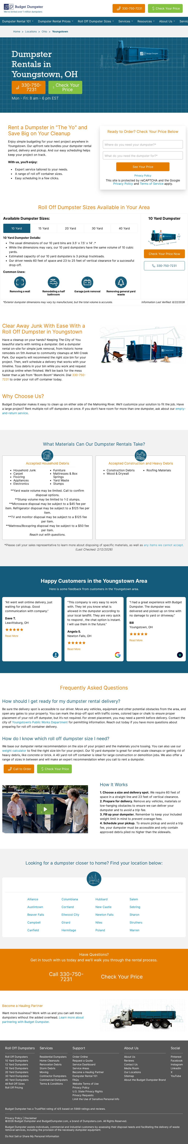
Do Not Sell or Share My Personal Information (32, 1136)
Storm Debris (47, 1068)
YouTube (176, 1075)
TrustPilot (40, 1108)
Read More (11, 635)
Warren (134, 930)
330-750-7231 (132, 8)
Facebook (177, 1060)
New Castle (103, 907)
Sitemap (129, 1075)
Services (124, 21)
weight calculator (14, 750)
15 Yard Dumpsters (16, 1068)
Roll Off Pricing (14, 1087)
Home (16, 31)
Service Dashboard (84, 1064)
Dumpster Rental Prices (54, 21)
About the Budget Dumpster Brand (145, 1079)
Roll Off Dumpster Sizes (94, 21)
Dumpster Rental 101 (16, 21)
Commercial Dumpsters (54, 1079)
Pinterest (176, 1056)
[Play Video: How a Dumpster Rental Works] (45, 809)
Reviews (129, 1060)
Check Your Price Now (164, 254)
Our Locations (132, 1072)
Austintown (35, 907)
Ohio (44, 31)
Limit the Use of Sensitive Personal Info (96, 1099)
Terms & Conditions (51, 1083)
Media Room (131, 1068)
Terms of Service (151, 183)
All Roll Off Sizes (15, 1083)
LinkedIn (176, 1068)
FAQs (76, 1079)
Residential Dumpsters (53, 1056)
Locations (31, 31)
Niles (98, 922)
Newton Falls (104, 914)
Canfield (33, 930)
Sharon (134, 914)
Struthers (136, 922)
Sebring (135, 907)
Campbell (34, 922)
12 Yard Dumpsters (16, 1064)
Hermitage (69, 930)
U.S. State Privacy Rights (88, 1091)
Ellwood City (70, 914)
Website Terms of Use (86, 1083)
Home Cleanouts (49, 1060)
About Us (165, 21)
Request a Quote (83, 1060)
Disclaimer (30, 1118)
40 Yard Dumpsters (16, 1079)
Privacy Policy (142, 175)
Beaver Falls (35, 914)
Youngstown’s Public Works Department (40, 722)
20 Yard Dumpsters (16, 1072)
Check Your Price (168, 8)
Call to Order (22, 769)
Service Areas (81, 1068)
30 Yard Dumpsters (16, 1075)
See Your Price (143, 167)
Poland (100, 930)
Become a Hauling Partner (88, 1072)
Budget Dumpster (25, 1121)
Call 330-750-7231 (66, 976)
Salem (134, 899)
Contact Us (131, 1064)
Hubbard (101, 899)
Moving (44, 1072)
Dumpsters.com (92, 1121)
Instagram (177, 1064)
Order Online (80, 1056)
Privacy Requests (83, 1095)
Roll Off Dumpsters (16, 1056)
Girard (66, 922)
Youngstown (60, 31)
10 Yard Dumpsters (16, 1060)
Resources (145, 21)
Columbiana (70, 899)
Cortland (68, 907)
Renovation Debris (51, 1064)
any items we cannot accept (163, 545)
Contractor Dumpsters (53, 1075)
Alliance (32, 899)
